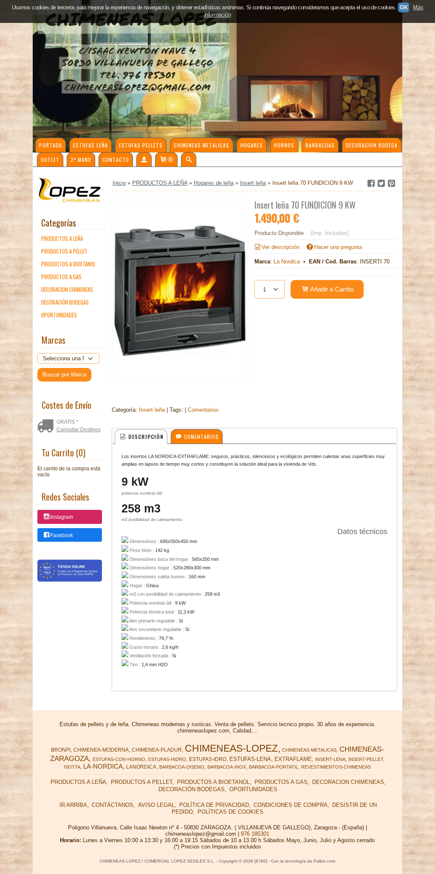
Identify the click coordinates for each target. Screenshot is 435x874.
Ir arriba (73, 805)
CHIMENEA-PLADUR (157, 750)
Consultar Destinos (78, 430)
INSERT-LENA (330, 759)
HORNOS (284, 145)
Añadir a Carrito (331, 289)
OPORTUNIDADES (59, 315)
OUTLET (50, 159)
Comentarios (203, 410)
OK (403, 7)
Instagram (61, 517)
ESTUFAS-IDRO (207, 759)
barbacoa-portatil (273, 766)
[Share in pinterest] (391, 183)
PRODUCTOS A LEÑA (62, 238)
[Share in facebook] (371, 183)
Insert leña (152, 410)
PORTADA (50, 145)
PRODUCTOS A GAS (61, 276)
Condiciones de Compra (291, 805)
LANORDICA (141, 767)
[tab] (141, 436)
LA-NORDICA (103, 766)
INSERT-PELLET (365, 759)
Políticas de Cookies (230, 812)
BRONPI (61, 750)
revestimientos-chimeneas (336, 766)
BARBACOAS (320, 145)
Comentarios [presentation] (200, 436)
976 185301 (255, 834)
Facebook (61, 535)
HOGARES (251, 145)
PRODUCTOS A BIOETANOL (68, 264)
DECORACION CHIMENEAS (67, 289)
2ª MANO (81, 159)
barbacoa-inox (226, 766)
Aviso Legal (156, 805)
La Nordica (287, 261)
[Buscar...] (188, 159)
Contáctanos (112, 805)
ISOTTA (72, 766)
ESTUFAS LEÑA (90, 145)
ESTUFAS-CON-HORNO (119, 759)
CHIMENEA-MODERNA (101, 750)
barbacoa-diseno (181, 766)
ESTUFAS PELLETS (141, 145)
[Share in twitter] (381, 183)
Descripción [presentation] (145, 436)
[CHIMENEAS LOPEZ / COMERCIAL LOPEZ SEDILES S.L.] (217, 76)
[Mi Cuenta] (144, 159)
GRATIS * (67, 422)
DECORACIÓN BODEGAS (65, 302)
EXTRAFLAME (293, 759)
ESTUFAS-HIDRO (167, 759)
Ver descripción (280, 247)
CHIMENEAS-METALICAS (309, 749)
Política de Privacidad (214, 805)
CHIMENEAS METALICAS (201, 145)
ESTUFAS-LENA (250, 759)
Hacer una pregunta (338, 247)
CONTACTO (115, 159)
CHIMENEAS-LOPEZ (231, 748)
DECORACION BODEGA (372, 145)
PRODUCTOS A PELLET (64, 251)
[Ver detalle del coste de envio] (46, 426)
